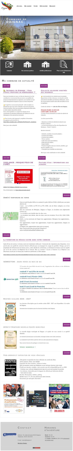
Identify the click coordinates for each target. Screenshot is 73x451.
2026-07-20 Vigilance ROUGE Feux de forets (15, 187)
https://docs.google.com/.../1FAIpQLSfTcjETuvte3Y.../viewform (19, 122)
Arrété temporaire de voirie (16, 197)
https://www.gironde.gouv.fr (22, 190)
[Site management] (36, 448)
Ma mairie (27, 6)
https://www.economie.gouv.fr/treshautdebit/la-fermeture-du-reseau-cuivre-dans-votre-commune (29, 254)
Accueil (19, 6)
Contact (25, 427)
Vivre (36, 6)
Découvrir (43, 6)
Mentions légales (22, 443)
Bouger (52, 6)
